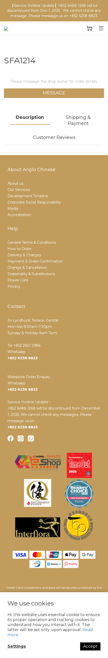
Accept (90, 646)
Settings (17, 646)
